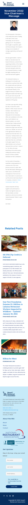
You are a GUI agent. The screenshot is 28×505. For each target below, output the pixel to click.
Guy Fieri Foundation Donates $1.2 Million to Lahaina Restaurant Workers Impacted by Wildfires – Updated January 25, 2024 (13, 308)
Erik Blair (6, 361)
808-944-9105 (7, 408)
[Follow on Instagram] (13, 496)
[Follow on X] (7, 496)
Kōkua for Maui (10, 358)
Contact (5, 428)
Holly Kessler (7, 260)
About (5, 422)
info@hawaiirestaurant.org (10, 410)
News (5, 425)
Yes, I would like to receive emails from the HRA (14, 481)
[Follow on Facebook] (4, 496)
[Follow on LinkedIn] (10, 496)
